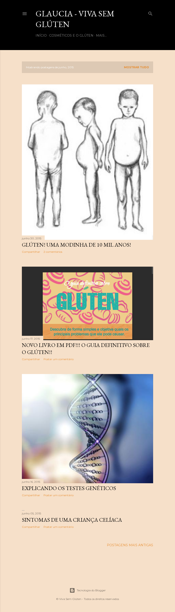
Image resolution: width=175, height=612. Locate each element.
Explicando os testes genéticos (69, 488)
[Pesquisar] (150, 12)
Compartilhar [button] (31, 251)
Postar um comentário (59, 359)
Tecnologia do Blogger (91, 590)
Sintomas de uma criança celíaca (72, 519)
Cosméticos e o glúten (71, 35)
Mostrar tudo (136, 67)
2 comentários (53, 251)
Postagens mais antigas (130, 545)
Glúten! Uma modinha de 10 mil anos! (76, 244)
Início (41, 35)
